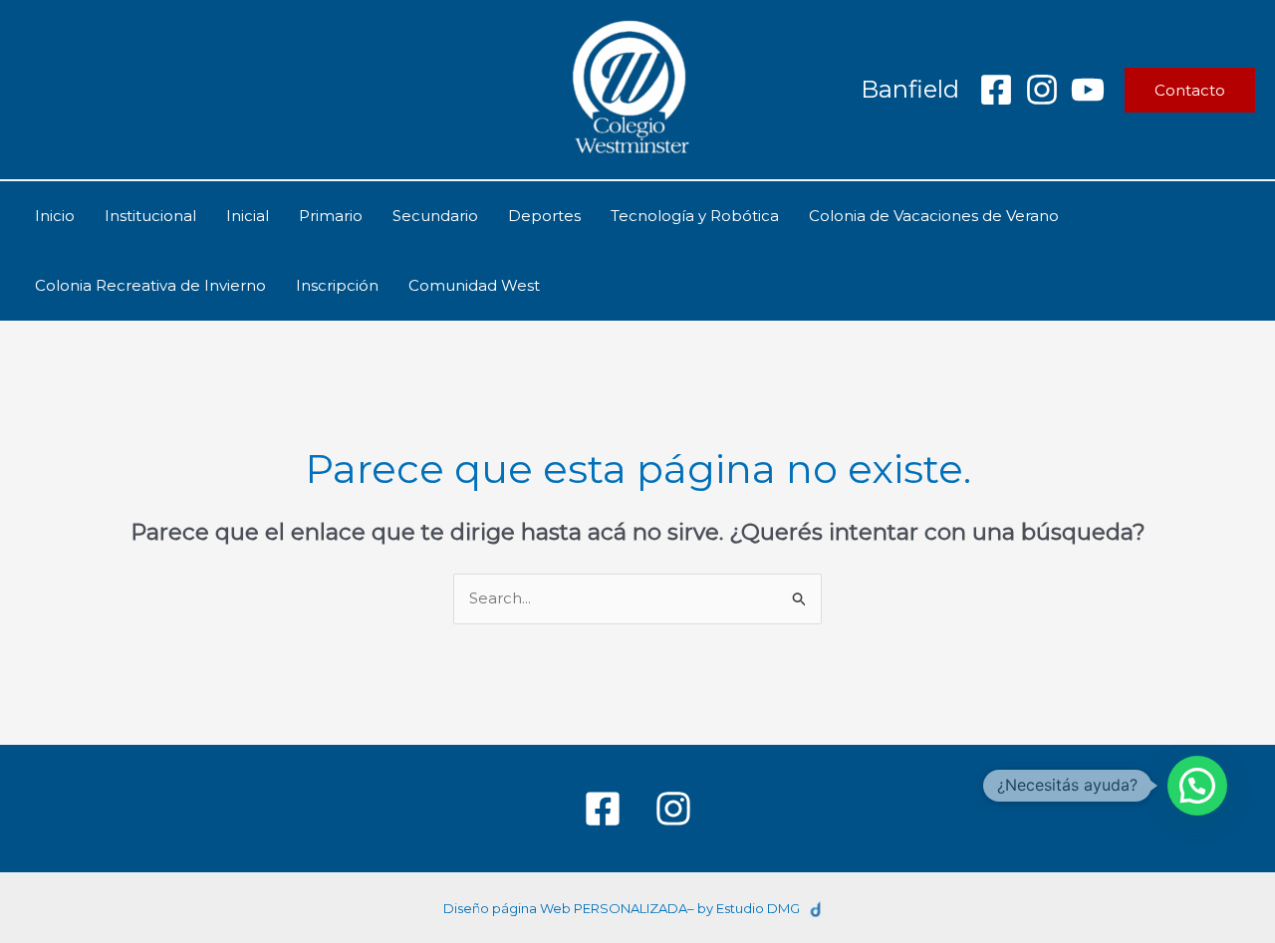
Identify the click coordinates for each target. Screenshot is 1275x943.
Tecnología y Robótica (695, 215)
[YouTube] (1088, 90)
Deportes (544, 215)
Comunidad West (474, 285)
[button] (1190, 90)
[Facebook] (996, 90)
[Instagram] (1042, 90)
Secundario (435, 215)
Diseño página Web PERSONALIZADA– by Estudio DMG (621, 908)
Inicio (55, 215)
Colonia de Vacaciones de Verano (934, 215)
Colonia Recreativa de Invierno (150, 285)
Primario (331, 215)
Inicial (247, 215)
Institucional (150, 215)
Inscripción (337, 285)
